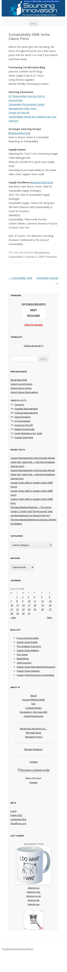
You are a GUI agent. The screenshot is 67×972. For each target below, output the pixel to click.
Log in (13, 811)
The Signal (22, 654)
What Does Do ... (33, 728)
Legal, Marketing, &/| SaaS (28, 433)
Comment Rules (33, 707)
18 (35, 605)
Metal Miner (23, 658)
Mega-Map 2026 (18, 379)
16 (23, 605)
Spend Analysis (23, 416)
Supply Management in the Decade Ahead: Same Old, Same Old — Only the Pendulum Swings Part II (32, 462)
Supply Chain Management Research (36, 666)
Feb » (49, 617)
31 (29, 613)
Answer (33, 782)
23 (23, 609)
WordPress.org (18, 823)
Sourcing (19, 404)
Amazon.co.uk (33, 896)
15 (17, 605)
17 (29, 605)
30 (23, 613)
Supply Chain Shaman (28, 670)
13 (50, 601)
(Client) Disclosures (33, 716)
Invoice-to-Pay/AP (24, 425)
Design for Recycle (19, 112)
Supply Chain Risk (24, 437)
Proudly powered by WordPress (17, 949)
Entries (16, 815)
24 (29, 609)
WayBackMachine (19, 133)
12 (42, 601)
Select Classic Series (21, 388)
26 (42, 609)
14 (11, 605)
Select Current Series (21, 384)
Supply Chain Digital (27, 642)
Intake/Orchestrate (25, 429)
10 (29, 601)
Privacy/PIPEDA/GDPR (33, 699)
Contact (33, 761)
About (33, 695)
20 (50, 605)
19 (42, 605)
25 (35, 609)
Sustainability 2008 (20, 278)
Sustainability (16, 256)
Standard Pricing (33, 736)
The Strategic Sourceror (29, 646)
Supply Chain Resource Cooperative (35, 675)
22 (17, 609)
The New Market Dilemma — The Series (31, 507)
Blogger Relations (33, 749)
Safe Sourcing (24, 662)
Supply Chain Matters (28, 650)
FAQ (33, 703)
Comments (18, 819)
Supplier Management (26, 408)
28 (11, 613)
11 (35, 601)
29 (17, 613)
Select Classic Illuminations (24, 392)
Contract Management (26, 412)
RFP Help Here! (33, 732)
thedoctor (52, 256)
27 (50, 609)
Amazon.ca (33, 887)
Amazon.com (33, 891)
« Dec (13, 617)
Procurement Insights (28, 638)
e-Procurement (22, 420)
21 (11, 609)
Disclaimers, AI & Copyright (33, 712)
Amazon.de (34, 900)
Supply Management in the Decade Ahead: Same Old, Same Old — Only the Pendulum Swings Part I (32, 474)
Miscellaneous (42, 252)
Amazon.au (34, 904)
